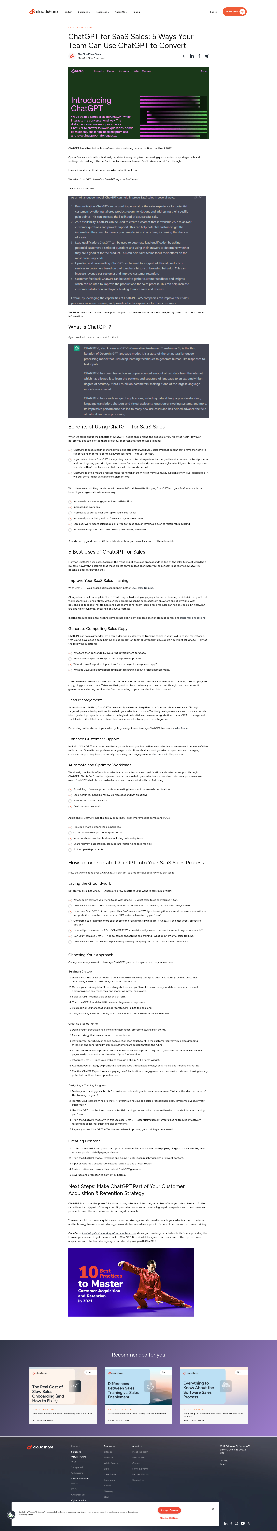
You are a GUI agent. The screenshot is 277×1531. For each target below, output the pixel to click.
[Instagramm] (236, 1523)
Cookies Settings (169, 1518)
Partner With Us (140, 1474)
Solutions (83, 12)
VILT (73, 1461)
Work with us (139, 1457)
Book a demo (232, 11)
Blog (88, 1372)
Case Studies (111, 1474)
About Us (120, 12)
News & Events (140, 1468)
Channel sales (78, 1494)
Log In (213, 12)
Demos (75, 1483)
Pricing (136, 12)
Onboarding (77, 1473)
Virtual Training (78, 1456)
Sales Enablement (80, 1478)
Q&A (106, 1496)
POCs (74, 1489)
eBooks (108, 1451)
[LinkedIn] (225, 1523)
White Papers (111, 1463)
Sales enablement (81, 28)
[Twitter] (249, 1523)
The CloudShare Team (89, 54)
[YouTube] (243, 1523)
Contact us (138, 1480)
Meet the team (140, 1451)
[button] (11, 1514)
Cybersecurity (78, 1500)
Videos (107, 1485)
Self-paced (77, 1467)
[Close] (213, 1509)
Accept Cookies (169, 1510)
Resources (101, 12)
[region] (115, 1514)
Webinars (108, 1457)
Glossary (108, 1491)
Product (68, 12)
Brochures (109, 1480)
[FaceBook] (231, 1523)
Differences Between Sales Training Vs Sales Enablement (137, 1413)
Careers (136, 1463)
